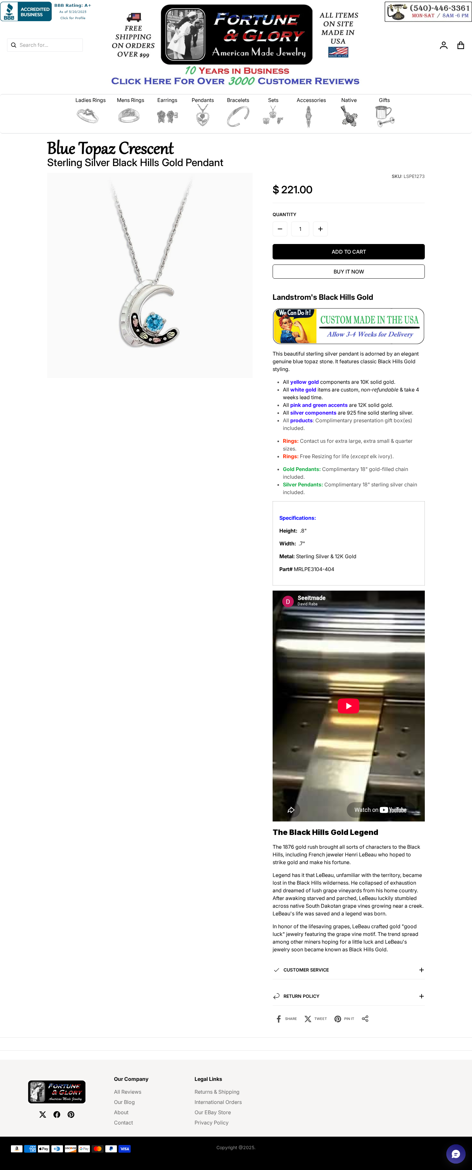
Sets (273, 100)
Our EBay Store (213, 1112)
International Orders (218, 1102)
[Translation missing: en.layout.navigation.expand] (90, 116)
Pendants (203, 100)
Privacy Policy (212, 1122)
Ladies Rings (90, 100)
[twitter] (42, 1114)
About (121, 1112)
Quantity (284, 214)
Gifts (384, 100)
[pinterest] (71, 1114)
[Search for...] (13, 45)
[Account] (444, 45)
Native (349, 100)
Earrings (167, 100)
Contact (123, 1122)
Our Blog (124, 1102)
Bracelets (238, 100)
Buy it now (349, 271)
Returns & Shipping (217, 1092)
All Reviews (127, 1092)
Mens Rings (130, 100)
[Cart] (461, 45)
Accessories (311, 100)
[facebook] (57, 1114)
